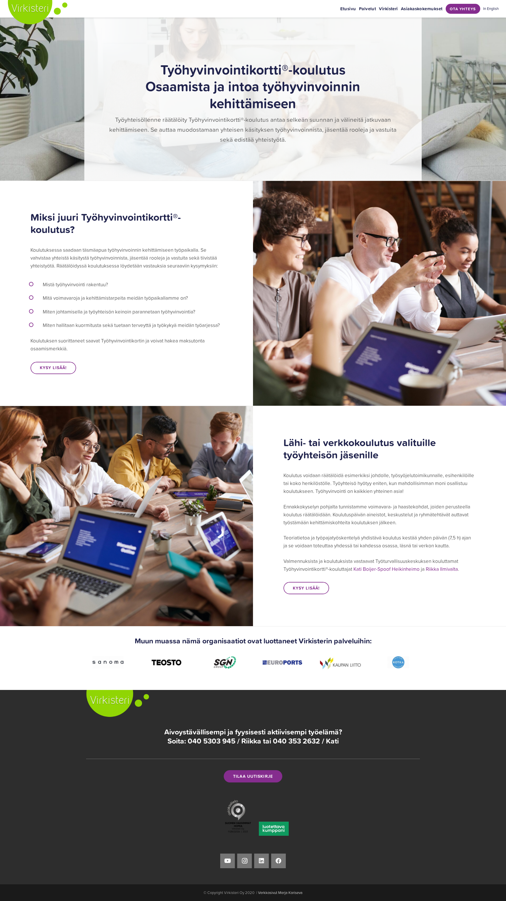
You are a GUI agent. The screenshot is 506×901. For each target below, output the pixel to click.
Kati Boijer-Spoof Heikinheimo (386, 569)
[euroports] (224, 662)
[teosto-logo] (107, 662)
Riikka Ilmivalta (442, 569)
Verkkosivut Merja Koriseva (280, 892)
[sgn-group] (166, 662)
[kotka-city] (340, 662)
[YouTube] (227, 861)
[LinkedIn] (261, 861)
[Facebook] (278, 861)
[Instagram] (244, 861)
